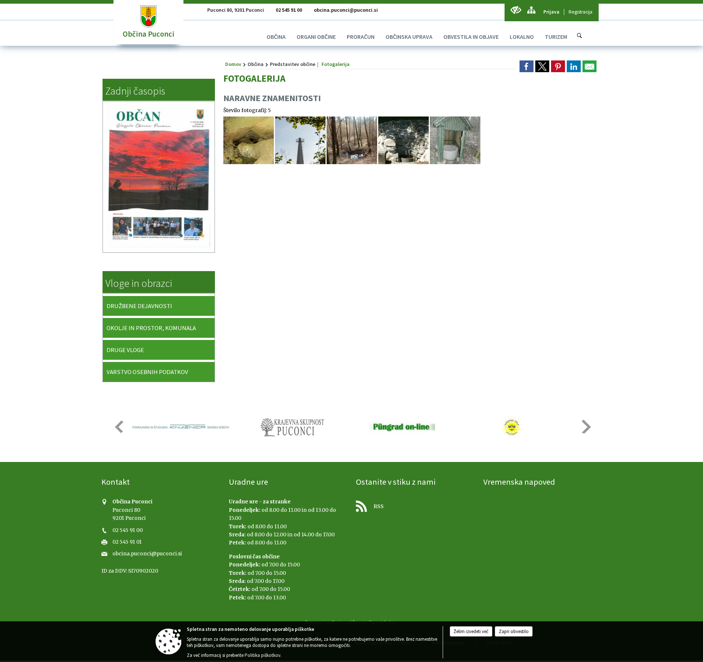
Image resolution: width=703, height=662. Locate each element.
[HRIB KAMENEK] (300, 140)
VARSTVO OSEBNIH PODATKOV (147, 372)
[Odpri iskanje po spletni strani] (579, 35)
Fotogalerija (335, 64)
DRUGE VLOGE (125, 350)
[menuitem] (276, 36)
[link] (526, 66)
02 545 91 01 (127, 542)
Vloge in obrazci (138, 283)
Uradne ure (248, 482)
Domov (233, 64)
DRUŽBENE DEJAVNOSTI (139, 306)
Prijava (551, 12)
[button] (118, 426)
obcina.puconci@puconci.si (346, 10)
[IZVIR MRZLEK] (248, 140)
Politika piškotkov (262, 655)
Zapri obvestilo (514, 631)
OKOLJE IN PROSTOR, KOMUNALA (151, 328)
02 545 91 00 (289, 10)
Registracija (580, 12)
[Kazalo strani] (531, 10)
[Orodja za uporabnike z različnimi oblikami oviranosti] (515, 10)
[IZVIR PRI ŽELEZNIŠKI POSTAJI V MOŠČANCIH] (403, 140)
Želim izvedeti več (471, 631)
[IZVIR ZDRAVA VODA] (352, 140)
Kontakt (115, 482)
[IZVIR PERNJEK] (455, 140)
